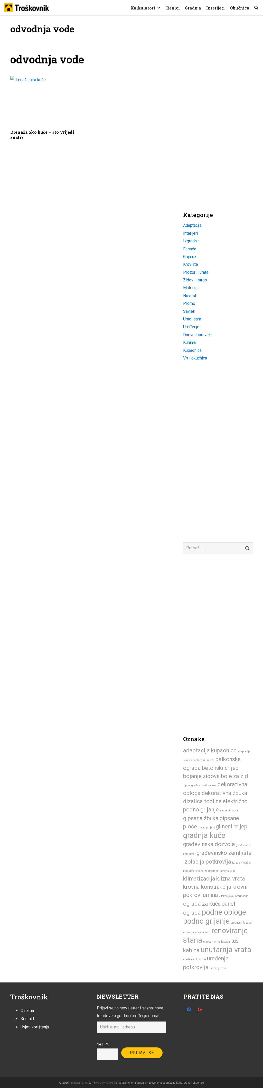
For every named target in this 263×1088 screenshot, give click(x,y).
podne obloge (224, 912)
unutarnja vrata (226, 949)
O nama (27, 1010)
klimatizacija (199, 878)
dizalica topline (202, 801)
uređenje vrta (218, 968)
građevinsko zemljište (223, 853)
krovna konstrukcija (207, 887)
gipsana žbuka (201, 818)
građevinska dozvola (209, 844)
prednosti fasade (241, 922)
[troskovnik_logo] (26, 7)
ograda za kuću (202, 904)
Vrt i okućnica (195, 358)
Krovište (190, 264)
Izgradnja (191, 241)
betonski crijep (220, 768)
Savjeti (189, 311)
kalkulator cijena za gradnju (200, 871)
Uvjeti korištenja (35, 1027)
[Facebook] (189, 1009)
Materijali (191, 287)
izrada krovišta (241, 862)
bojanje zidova (201, 776)
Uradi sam (192, 319)
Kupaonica (192, 350)
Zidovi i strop (195, 280)
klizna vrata (230, 878)
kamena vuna (227, 871)
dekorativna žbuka (224, 793)
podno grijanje (206, 921)
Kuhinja (189, 342)
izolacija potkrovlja (207, 861)
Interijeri (190, 233)
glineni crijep (231, 826)
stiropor (207, 941)
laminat (210, 895)
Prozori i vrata (195, 272)
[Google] (200, 1009)
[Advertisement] (221, 85)
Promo (189, 303)
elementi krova (229, 810)
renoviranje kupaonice (196, 932)
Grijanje (189, 256)
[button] (158, 7)
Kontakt (27, 1018)
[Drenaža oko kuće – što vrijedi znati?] (47, 100)
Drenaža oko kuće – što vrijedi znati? (42, 134)
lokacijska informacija (234, 896)
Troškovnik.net (78, 1082)
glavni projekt (206, 827)
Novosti (190, 295)
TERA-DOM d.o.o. (103, 1082)
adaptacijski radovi (202, 760)
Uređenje (191, 326)
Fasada (189, 249)
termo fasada (221, 941)
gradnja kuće (204, 835)
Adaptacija (192, 225)
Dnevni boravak (197, 334)
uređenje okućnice (194, 959)
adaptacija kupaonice (210, 750)
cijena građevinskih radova (200, 785)
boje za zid (234, 776)
